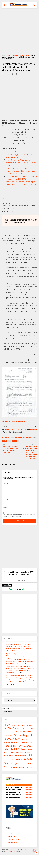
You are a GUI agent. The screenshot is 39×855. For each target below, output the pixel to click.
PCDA (6, 759)
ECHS (25, 739)
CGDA (5, 728)
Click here (29, 787)
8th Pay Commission (20, 725)
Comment (7, 483)
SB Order (12, 767)
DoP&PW (16, 739)
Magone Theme (12, 851)
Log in (10, 833)
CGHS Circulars (18, 728)
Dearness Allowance (21, 732)
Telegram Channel (11, 429)
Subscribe (6, 585)
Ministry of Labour (25, 752)
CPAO (7, 732)
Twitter (23, 429)
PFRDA (19, 759)
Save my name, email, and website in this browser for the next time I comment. (19, 515)
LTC (9, 752)
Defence (18, 735)
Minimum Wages (14, 752)
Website (5, 507)
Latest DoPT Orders (15, 749)
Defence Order (24, 55)
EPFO (20, 743)
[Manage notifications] (34, 850)
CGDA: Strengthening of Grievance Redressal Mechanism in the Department (10, 449)
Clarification (26, 728)
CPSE (10, 732)
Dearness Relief (9, 735)
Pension (12, 759)
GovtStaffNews (13, 55)
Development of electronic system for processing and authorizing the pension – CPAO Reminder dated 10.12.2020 (29, 452)
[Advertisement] (19, 30)
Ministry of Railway (12, 755)
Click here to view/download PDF (16, 421)
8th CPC (12, 725)
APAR (27, 725)
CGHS (11, 728)
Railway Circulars (16, 764)
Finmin (7, 745)
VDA (32, 767)
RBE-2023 (24, 764)
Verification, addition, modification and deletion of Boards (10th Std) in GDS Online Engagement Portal (19, 661)
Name (5, 500)
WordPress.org (13, 842)
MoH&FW (24, 755)
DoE (10, 739)
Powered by (5, 590)
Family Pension (27, 743)
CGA (30, 725)
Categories (5, 708)
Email (22, 500)
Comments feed (13, 839)
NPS (30, 755)
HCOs (20, 746)
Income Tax (27, 746)
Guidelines (14, 746)
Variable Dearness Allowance (23, 767)
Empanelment (11, 742)
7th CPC (7, 725)
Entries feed (12, 836)
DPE (22, 739)
